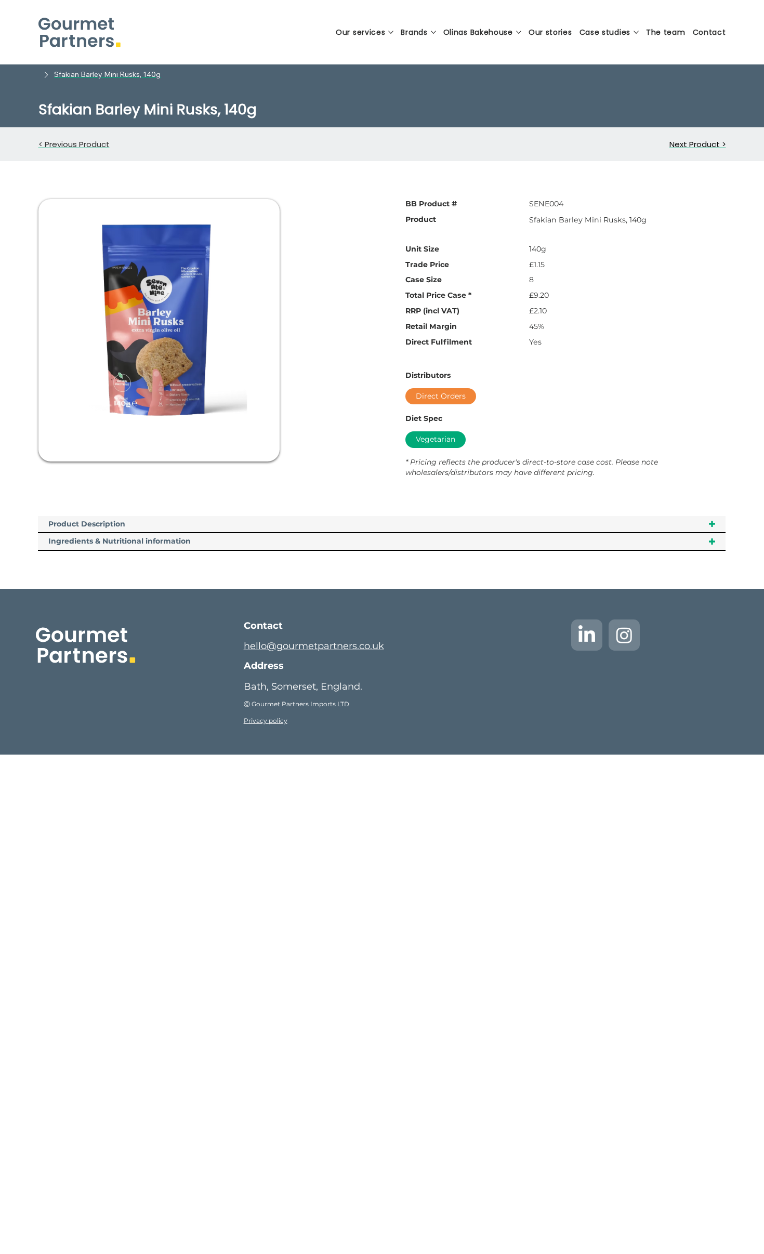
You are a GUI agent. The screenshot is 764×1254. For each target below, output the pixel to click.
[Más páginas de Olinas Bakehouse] (518, 32)
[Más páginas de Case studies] (636, 32)
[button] (107, 74)
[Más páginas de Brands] (433, 32)
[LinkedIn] (586, 635)
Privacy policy (265, 720)
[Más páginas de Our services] (390, 32)
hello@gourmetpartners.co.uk (314, 646)
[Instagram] (624, 635)
